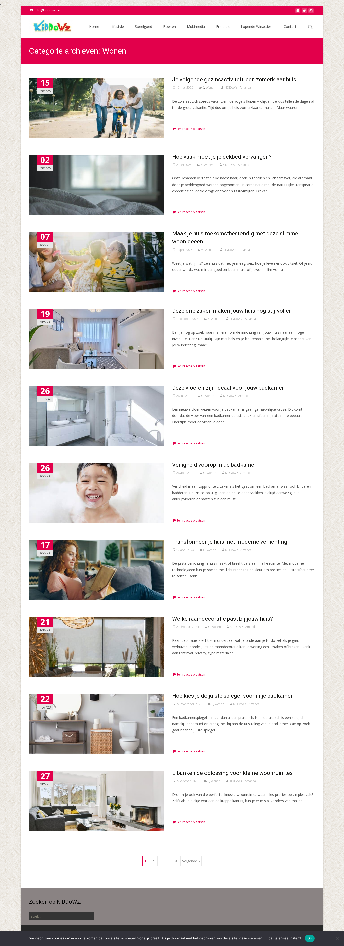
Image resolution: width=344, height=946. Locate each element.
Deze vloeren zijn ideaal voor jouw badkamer (228, 388)
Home (94, 26)
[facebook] (297, 12)
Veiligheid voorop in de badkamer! (215, 465)
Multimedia (196, 26)
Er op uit (223, 26)
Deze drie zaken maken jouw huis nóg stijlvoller (231, 311)
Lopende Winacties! (256, 26)
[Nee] (337, 938)
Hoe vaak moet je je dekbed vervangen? (222, 157)
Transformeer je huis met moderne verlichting (229, 542)
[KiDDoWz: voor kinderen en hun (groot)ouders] (47, 25)
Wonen (210, 87)
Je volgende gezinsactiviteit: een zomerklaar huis (234, 79)
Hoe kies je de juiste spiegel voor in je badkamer (232, 696)
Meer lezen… (183, 116)
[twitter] (304, 12)
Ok (309, 938)
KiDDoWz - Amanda (237, 87)
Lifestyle (117, 26)
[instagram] (311, 12)
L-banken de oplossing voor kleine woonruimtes (232, 773)
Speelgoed (143, 26)
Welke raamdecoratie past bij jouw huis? (222, 619)
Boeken (169, 26)
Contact (290, 26)
